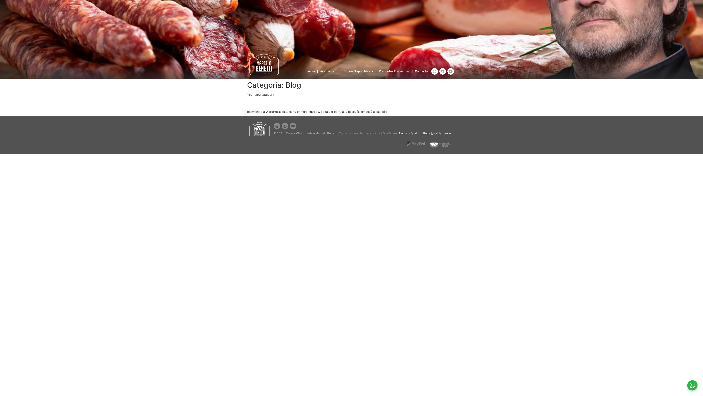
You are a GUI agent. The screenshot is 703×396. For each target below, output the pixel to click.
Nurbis (403, 133)
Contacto (421, 71)
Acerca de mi (329, 71)
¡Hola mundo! (265, 102)
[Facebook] (442, 71)
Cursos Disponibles (357, 71)
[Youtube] (450, 71)
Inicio (311, 71)
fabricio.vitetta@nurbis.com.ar (431, 133)
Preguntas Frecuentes (394, 71)
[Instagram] (434, 71)
